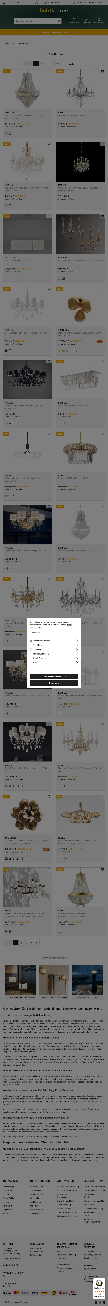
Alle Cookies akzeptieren (54, 676)
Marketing (37, 649)
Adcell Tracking (39, 658)
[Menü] (103, 1280)
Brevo (35, 662)
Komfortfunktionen (41, 654)
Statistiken (37, 645)
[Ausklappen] (77, 640)
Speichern (54, 683)
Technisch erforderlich (43, 640)
